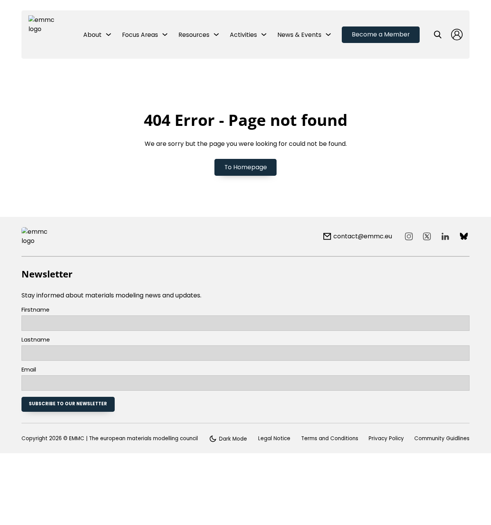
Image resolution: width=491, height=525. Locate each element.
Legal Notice (274, 438)
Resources (193, 34)
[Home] (42, 34)
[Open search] (437, 34)
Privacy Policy (386, 438)
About (92, 34)
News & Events (299, 34)
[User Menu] (457, 34)
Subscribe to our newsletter (68, 404)
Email (28, 370)
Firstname (35, 310)
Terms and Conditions (329, 438)
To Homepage (245, 167)
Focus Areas (140, 34)
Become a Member (381, 34)
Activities (243, 34)
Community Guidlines (442, 438)
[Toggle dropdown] (108, 34)
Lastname (35, 340)
